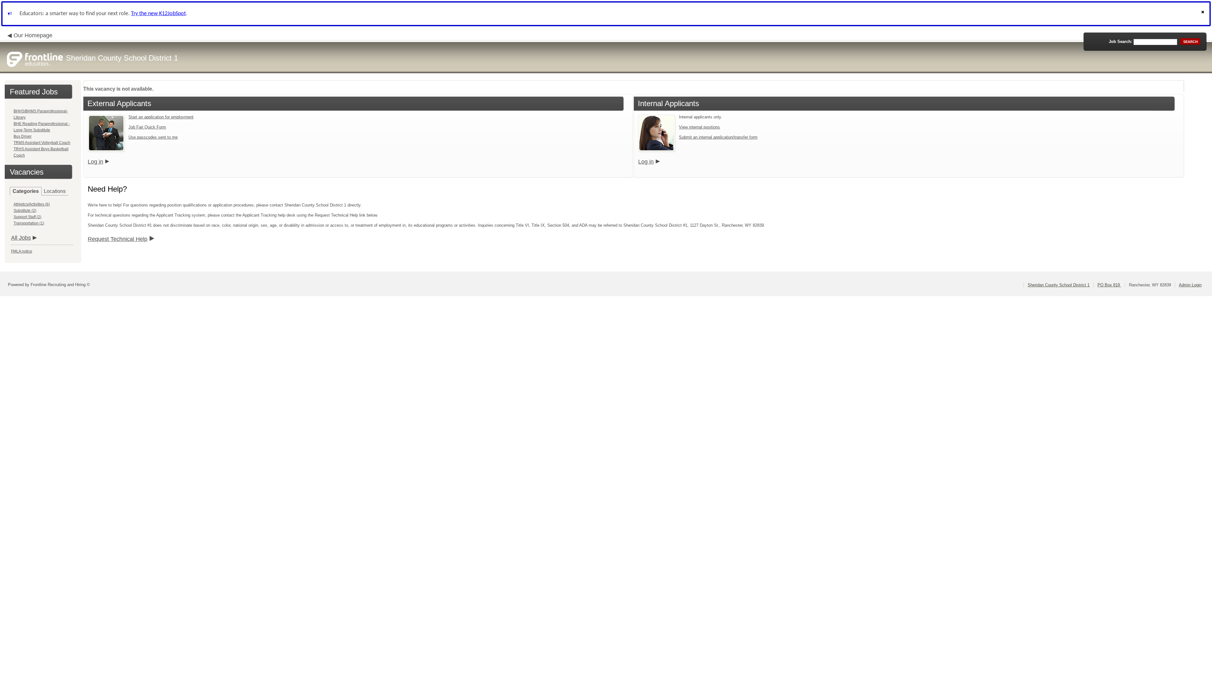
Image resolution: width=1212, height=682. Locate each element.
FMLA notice (21, 251)
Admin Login (1190, 285)
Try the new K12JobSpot (158, 14)
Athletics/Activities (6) (32, 204)
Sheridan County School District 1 (1059, 285)
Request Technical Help (117, 239)
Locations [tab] (55, 191)
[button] (1203, 13)
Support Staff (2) (27, 217)
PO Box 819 (1109, 285)
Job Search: (1120, 41)
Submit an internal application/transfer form (718, 137)
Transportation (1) (29, 223)
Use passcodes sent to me (153, 137)
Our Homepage (33, 35)
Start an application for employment (160, 117)
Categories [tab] (26, 191)
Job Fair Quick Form (147, 127)
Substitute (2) (25, 210)
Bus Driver (23, 136)
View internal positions (699, 127)
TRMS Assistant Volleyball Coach (42, 143)
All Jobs (21, 238)
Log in (95, 162)
